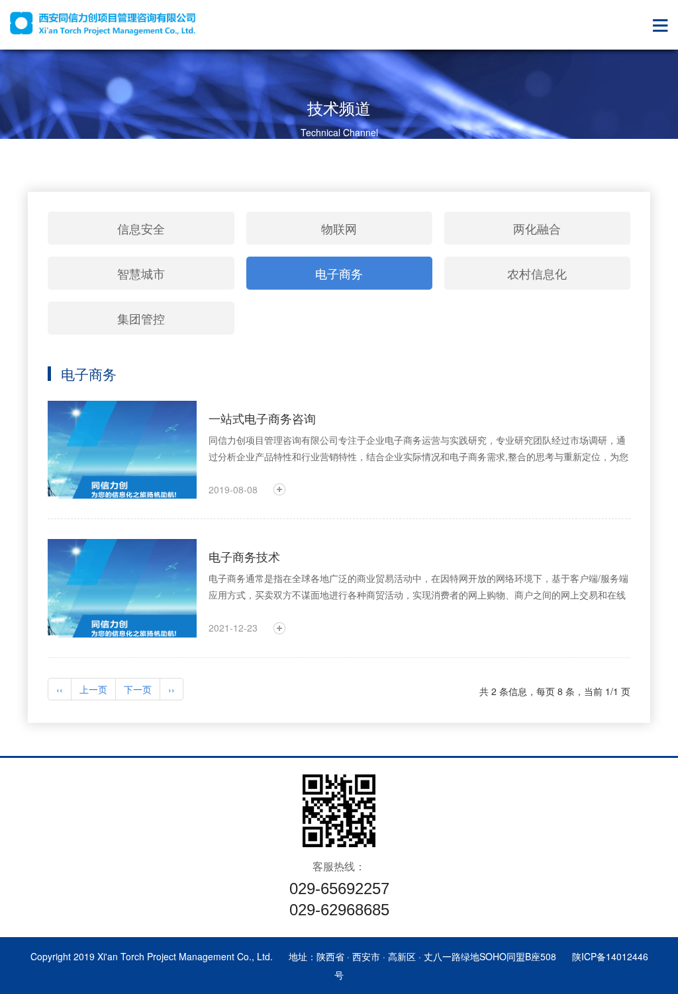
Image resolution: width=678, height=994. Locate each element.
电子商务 (339, 273)
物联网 (339, 228)
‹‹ (59, 689)
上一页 (93, 689)
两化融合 (537, 228)
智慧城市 (141, 273)
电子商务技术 (244, 556)
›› (171, 689)
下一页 (138, 689)
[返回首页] (102, 23)
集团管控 (141, 318)
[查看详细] (279, 489)
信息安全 (141, 228)
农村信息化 (537, 273)
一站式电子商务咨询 (262, 418)
